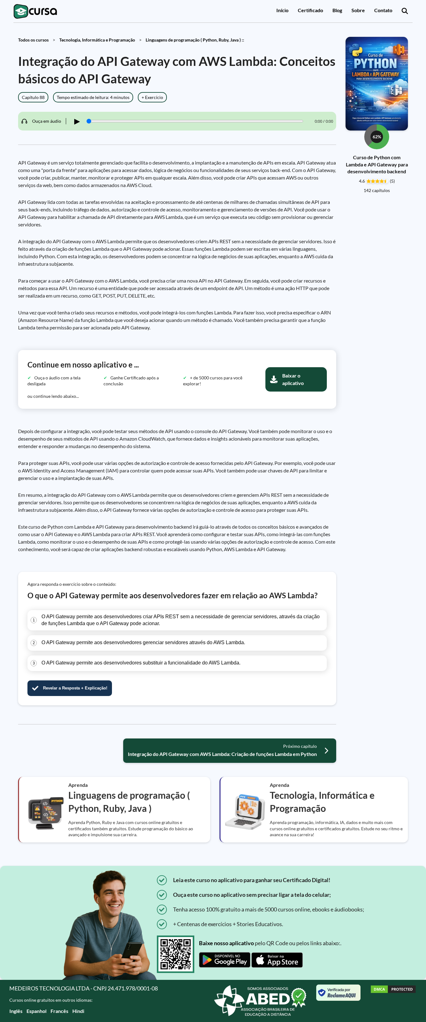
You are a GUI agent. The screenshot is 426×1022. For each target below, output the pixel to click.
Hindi (78, 1011)
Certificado (310, 10)
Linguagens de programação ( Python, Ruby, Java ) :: (195, 39)
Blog (337, 10)
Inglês (15, 1011)
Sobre (358, 10)
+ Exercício (152, 97)
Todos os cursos (33, 39)
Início (282, 10)
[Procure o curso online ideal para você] (405, 11)
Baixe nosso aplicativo (226, 943)
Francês (59, 1011)
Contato (383, 10)
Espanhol (36, 1011)
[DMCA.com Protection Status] (393, 1001)
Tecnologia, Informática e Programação (97, 39)
